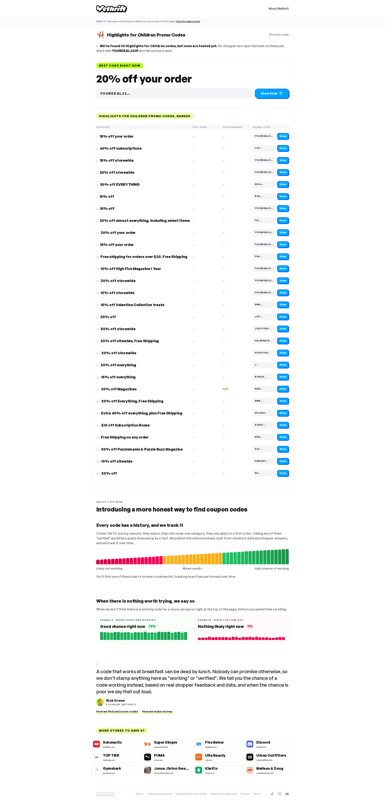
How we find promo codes (191, 793)
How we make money (188, 21)
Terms (257, 793)
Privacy (245, 793)
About (139, 793)
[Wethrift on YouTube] (287, 794)
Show (283, 136)
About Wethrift (278, 8)
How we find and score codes (117, 711)
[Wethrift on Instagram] (279, 794)
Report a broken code (224, 793)
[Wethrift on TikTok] (272, 794)
